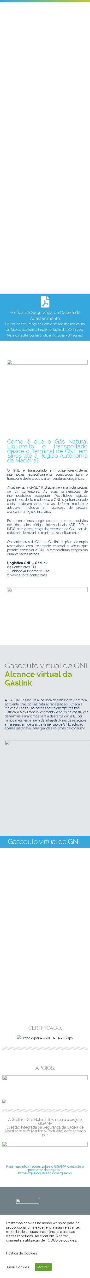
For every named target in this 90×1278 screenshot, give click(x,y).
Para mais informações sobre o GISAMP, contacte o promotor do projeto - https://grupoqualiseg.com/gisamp (45, 1170)
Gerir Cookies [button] (18, 1267)
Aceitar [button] (43, 1267)
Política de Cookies (21, 1253)
